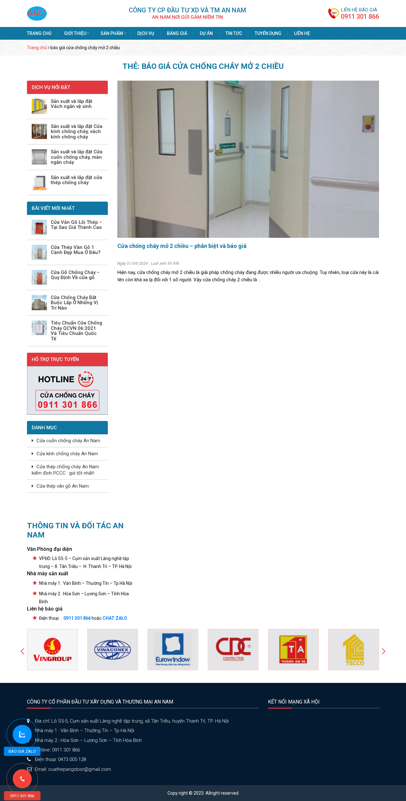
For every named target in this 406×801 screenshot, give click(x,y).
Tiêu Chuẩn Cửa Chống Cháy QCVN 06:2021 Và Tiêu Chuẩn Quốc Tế (76, 330)
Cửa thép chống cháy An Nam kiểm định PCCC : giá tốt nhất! (65, 470)
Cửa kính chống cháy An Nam (67, 454)
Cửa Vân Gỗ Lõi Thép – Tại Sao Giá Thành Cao (76, 225)
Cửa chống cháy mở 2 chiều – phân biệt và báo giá (181, 246)
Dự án (206, 33)
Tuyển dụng (268, 33)
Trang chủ (39, 33)
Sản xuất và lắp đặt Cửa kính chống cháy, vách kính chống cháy (76, 132)
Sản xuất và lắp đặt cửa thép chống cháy (76, 180)
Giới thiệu (75, 33)
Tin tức (234, 33)
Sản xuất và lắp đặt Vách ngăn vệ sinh (71, 104)
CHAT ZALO (114, 618)
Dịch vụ (145, 33)
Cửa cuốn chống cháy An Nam (68, 441)
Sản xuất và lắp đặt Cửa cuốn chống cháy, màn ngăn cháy (76, 157)
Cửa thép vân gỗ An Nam (62, 486)
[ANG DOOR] (37, 13)
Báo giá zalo (22, 751)
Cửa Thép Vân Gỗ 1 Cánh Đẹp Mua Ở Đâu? (76, 250)
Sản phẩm (112, 33)
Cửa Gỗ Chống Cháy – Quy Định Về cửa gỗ (75, 275)
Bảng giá (177, 33)
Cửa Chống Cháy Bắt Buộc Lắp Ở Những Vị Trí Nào (74, 303)
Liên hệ (302, 33)
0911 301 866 (360, 16)
